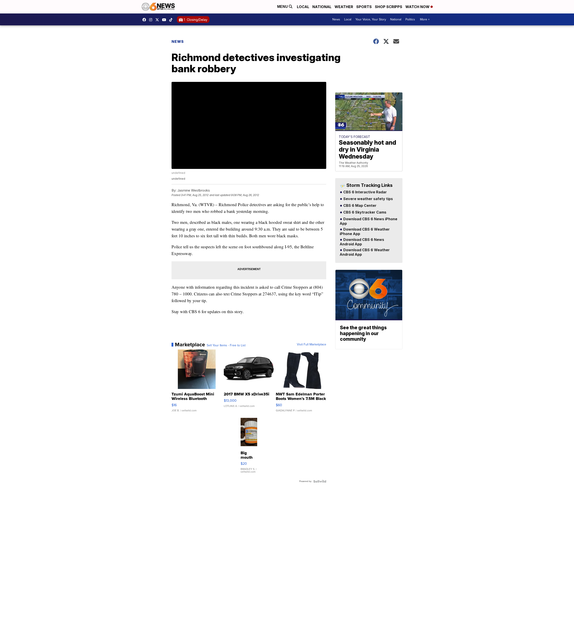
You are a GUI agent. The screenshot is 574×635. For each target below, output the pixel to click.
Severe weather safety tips (367, 199)
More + (425, 19)
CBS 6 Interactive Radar (364, 192)
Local (303, 6)
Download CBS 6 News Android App (362, 242)
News (336, 19)
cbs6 (151, 20)
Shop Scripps (388, 6)
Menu (283, 7)
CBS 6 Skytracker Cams (364, 212)
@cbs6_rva (172, 20)
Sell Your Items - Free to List (226, 345)
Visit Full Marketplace (311, 344)
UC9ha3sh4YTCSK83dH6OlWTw (165, 20)
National (321, 6)
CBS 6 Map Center (359, 206)
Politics (410, 19)
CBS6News (145, 20)
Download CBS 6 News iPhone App (368, 221)
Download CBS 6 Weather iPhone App (365, 231)
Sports (364, 6)
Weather (344, 6)
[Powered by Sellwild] (319, 481)
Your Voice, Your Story (370, 19)
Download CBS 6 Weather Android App (365, 252)
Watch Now (417, 6)
